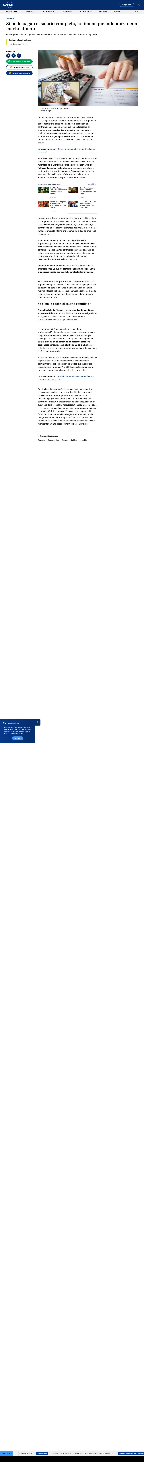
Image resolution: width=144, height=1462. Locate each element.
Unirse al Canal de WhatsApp (20, 61)
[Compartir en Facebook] (8, 55)
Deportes (118, 12)
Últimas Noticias (6, 1453)
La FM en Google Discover (21, 73)
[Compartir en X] (13, 55)
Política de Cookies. (16, 733)
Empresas (41, 440)
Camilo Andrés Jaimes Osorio (20, 40)
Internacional (85, 12)
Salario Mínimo (53, 440)
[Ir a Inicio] (8, 5)
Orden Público (12, 12)
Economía (67, 12)
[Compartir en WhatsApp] (19, 55)
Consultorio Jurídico (69, 440)
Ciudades (103, 12)
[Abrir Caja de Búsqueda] (140, 5)
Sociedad (134, 12)
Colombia (83, 440)
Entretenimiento (48, 12)
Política (30, 12)
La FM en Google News (21, 67)
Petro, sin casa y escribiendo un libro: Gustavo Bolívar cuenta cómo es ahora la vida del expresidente (47, 1453)
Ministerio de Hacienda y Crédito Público (98, 1453)
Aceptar (18, 738)
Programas (126, 5)
